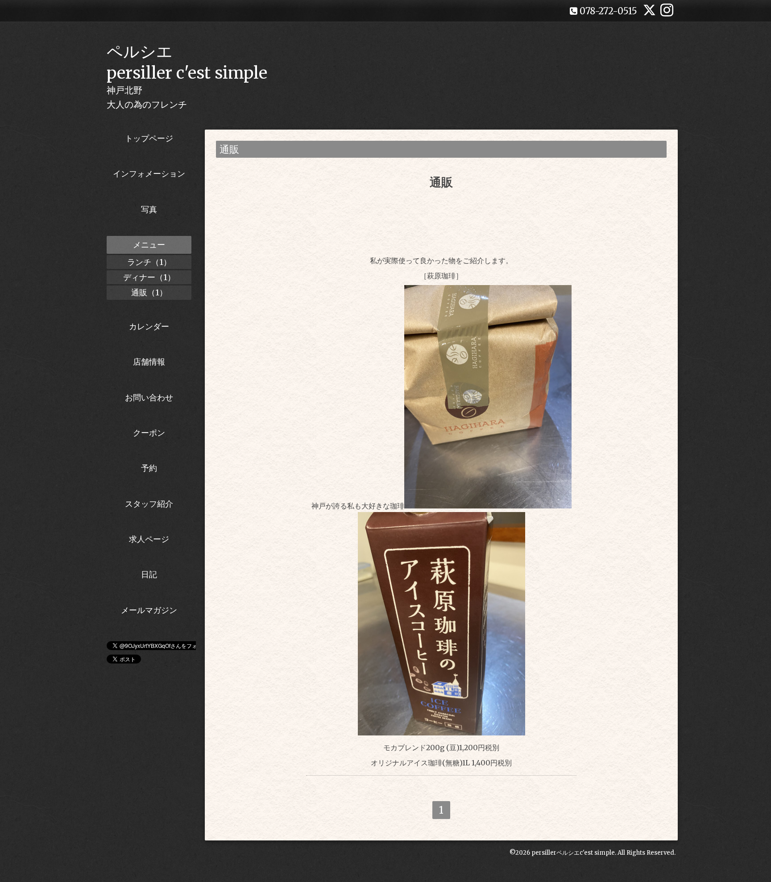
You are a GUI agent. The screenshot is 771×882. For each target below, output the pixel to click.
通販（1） (149, 292)
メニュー (149, 244)
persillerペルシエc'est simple (573, 853)
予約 (149, 468)
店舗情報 (149, 362)
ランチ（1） (149, 262)
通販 (441, 182)
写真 (149, 209)
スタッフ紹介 (149, 504)
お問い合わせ (149, 397)
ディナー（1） (149, 277)
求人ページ (149, 539)
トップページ (149, 138)
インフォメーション (149, 173)
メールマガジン (149, 610)
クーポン (149, 433)
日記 (149, 574)
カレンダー (149, 326)
